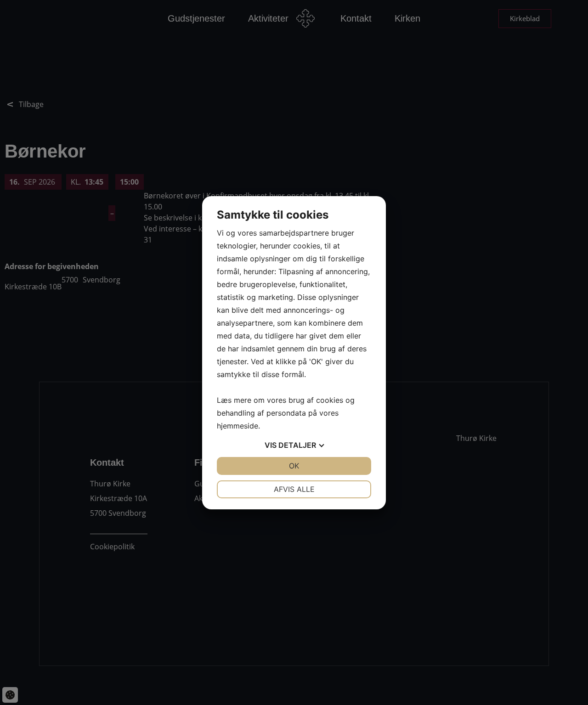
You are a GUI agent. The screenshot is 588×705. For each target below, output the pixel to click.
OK (294, 465)
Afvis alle (294, 489)
